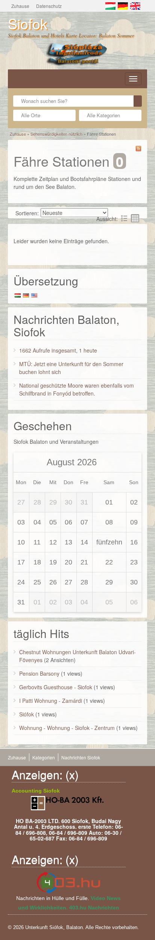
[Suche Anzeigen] (138, 101)
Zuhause (20, 6)
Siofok (27, 23)
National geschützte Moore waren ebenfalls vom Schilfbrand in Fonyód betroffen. (76, 389)
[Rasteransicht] (135, 218)
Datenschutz (49, 6)
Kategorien (43, 757)
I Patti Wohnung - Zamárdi (50, 700)
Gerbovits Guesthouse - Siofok (55, 687)
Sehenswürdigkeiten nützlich (56, 134)
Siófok (26, 714)
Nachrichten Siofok (80, 757)
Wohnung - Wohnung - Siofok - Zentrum (67, 727)
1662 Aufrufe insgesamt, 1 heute (58, 350)
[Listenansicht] (124, 218)
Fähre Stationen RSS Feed (138, 149)
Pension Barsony (39, 673)
